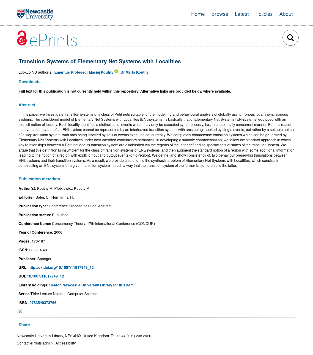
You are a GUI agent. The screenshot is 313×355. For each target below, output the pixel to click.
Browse (219, 14)
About (286, 14)
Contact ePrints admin (35, 343)
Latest (242, 14)
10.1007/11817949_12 (45, 276)
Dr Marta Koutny (135, 72)
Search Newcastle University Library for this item (91, 285)
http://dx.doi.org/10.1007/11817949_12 (61, 267)
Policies (264, 14)
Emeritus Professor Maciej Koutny (83, 72)
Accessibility (65, 343)
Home (198, 14)
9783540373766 (43, 302)
